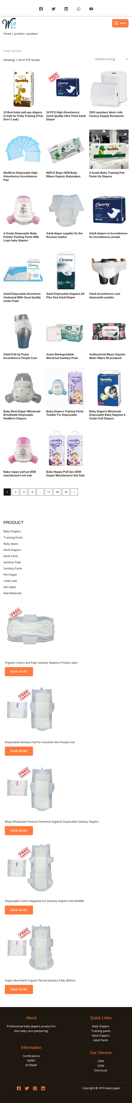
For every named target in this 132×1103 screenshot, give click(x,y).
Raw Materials (12, 593)
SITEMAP (31, 1065)
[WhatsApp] (78, 9)
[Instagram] (35, 1088)
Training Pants (13, 537)
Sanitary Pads (12, 562)
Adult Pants (10, 556)
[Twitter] (53, 9)
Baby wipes (10, 544)
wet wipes (9, 587)
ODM (100, 1066)
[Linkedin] (66, 9)
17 (48, 492)
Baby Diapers (12, 531)
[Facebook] (41, 9)
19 (65, 492)
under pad (10, 581)
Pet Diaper (10, 574)
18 (57, 492)
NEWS (31, 1060)
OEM (101, 1061)
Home (6, 51)
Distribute (100, 1070)
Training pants (100, 1031)
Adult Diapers (12, 550)
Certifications (31, 1056)
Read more (19, 671)
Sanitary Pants (12, 568)
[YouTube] (91, 9)
